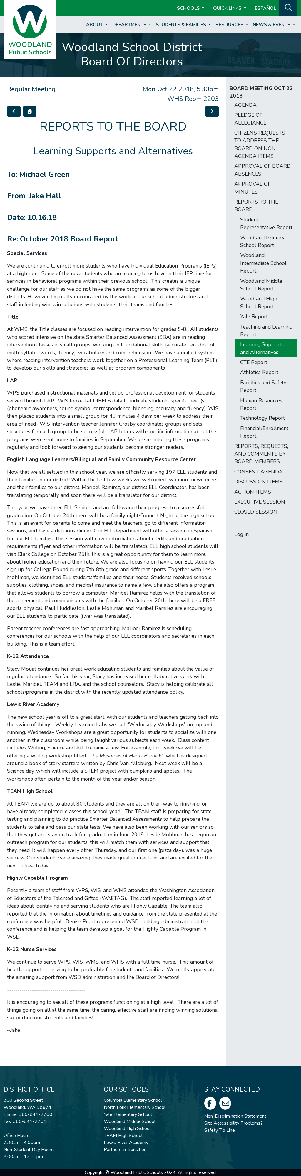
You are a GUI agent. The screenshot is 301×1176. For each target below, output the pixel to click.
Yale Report (254, 316)
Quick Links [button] (228, 8)
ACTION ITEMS (252, 491)
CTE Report (253, 362)
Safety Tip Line (219, 1130)
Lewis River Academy (126, 1142)
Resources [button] (230, 24)
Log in (241, 534)
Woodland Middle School (129, 1121)
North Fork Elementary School (134, 1107)
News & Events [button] (272, 24)
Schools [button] (189, 8)
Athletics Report (259, 372)
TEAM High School (123, 1135)
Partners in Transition (125, 1149)
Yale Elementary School (128, 1114)
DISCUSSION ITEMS (258, 481)
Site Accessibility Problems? (233, 1123)
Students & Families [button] (181, 24)
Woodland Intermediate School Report (263, 263)
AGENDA (245, 105)
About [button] (95, 24)
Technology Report (262, 418)
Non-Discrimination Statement (235, 1116)
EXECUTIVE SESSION (259, 501)
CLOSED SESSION (255, 511)
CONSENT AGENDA (258, 471)
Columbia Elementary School (133, 1100)
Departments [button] (130, 24)
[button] (288, 7)
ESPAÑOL (265, 8)
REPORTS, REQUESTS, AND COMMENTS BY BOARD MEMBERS (261, 454)
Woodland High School (127, 1128)
